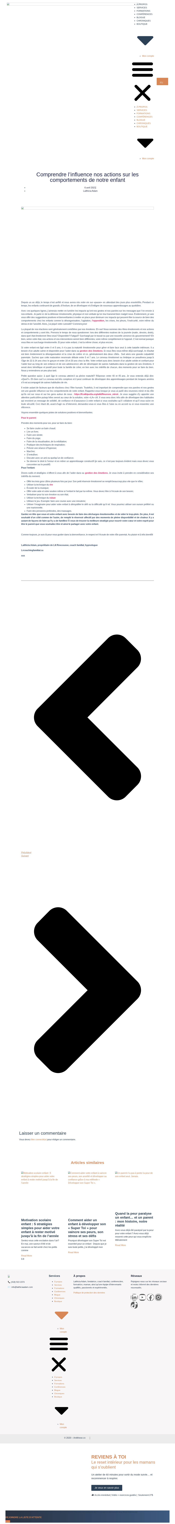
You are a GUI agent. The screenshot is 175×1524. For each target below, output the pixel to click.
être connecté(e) (39, 1139)
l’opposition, (98, 320)
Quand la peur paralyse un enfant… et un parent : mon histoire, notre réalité (134, 1219)
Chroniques (144, 21)
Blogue (141, 17)
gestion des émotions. (91, 351)
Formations (143, 11)
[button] (142, 81)
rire (51, 485)
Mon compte (148, 56)
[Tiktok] (134, 1305)
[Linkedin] (134, 1297)
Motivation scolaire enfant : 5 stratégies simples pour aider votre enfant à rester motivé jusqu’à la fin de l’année (40, 1228)
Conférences (144, 14)
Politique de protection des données (89, 1292)
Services (142, 7)
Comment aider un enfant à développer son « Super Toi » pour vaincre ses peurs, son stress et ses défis (87, 1228)
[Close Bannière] (7, 1521)
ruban (52, 498)
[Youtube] (142, 1297)
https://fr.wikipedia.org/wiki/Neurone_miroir (96, 394)
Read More (26, 1256)
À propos (142, 4)
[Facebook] (150, 1297)
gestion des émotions (96, 473)
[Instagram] (158, 1297)
